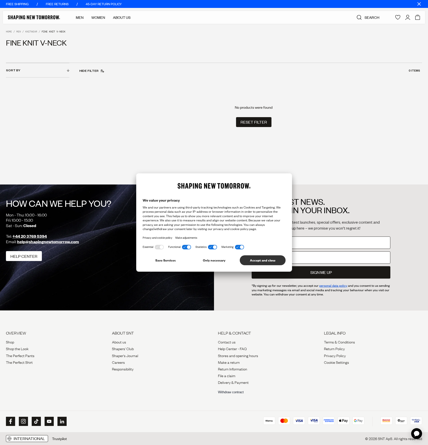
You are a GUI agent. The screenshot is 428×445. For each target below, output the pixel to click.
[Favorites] (397, 17)
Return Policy (334, 348)
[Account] (407, 17)
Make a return (229, 362)
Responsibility (123, 368)
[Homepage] (34, 17)
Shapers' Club (123, 348)
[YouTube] (49, 421)
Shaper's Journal (125, 355)
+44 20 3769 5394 (29, 236)
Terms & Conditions (339, 341)
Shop (10, 341)
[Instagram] (23, 421)
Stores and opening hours (238, 355)
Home (9, 31)
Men (79, 17)
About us (119, 341)
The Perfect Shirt (19, 362)
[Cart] (417, 17)
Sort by (13, 70)
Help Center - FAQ (232, 348)
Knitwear (31, 31)
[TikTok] (36, 421)
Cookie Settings (336, 362)
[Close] (419, 4)
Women (98, 17)
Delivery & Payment (233, 382)
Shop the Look (17, 348)
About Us (122, 17)
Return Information (232, 368)
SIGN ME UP (321, 272)
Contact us (227, 341)
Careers (118, 362)
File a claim (226, 375)
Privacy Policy (335, 355)
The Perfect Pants (20, 355)
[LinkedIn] (61, 421)
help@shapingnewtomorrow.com (48, 241)
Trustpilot (59, 438)
